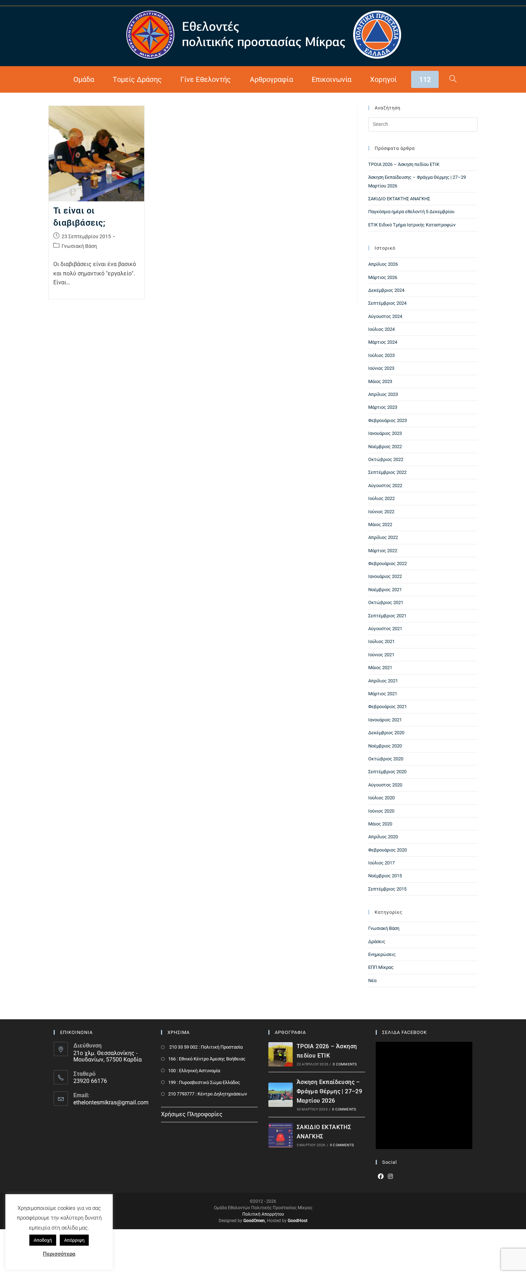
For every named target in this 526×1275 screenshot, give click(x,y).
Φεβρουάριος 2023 (387, 420)
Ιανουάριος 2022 (385, 576)
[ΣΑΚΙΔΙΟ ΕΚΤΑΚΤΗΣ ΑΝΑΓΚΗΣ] (280, 1135)
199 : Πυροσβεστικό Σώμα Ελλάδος (204, 1082)
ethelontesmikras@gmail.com (110, 1102)
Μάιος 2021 (380, 667)
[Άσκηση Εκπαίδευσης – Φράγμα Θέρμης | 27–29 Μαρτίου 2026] (280, 1095)
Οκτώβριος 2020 (385, 758)
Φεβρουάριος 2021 (387, 706)
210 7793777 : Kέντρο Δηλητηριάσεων (207, 1094)
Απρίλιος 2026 (383, 264)
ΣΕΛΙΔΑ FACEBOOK (404, 1032)
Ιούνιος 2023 (381, 368)
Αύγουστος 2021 (385, 628)
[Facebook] (381, 1177)
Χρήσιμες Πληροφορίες (192, 1114)
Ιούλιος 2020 (381, 797)
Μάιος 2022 (380, 524)
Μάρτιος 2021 (382, 693)
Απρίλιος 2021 (383, 680)
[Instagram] (390, 1177)
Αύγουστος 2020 (385, 785)
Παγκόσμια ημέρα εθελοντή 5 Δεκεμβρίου (411, 211)
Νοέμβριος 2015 (385, 875)
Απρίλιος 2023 (383, 394)
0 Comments (345, 1064)
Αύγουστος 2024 (385, 316)
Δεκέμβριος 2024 (386, 290)
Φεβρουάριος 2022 (387, 563)
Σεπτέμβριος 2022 (387, 472)
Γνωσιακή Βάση (79, 246)
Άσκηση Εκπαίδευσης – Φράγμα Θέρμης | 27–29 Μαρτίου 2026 (329, 1091)
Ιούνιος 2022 (381, 511)
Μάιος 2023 (380, 381)
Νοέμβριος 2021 (385, 589)
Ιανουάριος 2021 (385, 719)
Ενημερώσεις (382, 954)
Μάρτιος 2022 (382, 550)
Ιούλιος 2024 (381, 329)
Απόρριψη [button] (74, 1240)
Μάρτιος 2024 (382, 342)
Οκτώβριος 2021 (385, 602)
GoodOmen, (254, 1220)
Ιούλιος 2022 (381, 498)
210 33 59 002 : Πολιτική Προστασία (205, 1047)
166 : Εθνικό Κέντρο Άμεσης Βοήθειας (206, 1058)
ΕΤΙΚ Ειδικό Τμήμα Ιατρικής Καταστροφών (412, 224)
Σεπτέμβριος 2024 (387, 303)
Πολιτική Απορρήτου (263, 1214)
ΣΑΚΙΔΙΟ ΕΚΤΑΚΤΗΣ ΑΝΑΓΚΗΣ (399, 198)
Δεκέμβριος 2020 (386, 732)
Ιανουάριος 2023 (385, 433)
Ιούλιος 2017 (381, 862)
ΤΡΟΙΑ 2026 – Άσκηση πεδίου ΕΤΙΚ (403, 164)
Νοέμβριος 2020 (385, 746)
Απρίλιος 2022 (383, 537)
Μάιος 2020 (380, 824)
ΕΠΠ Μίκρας (381, 967)
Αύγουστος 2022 (385, 485)
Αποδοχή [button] (43, 1240)
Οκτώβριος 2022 (385, 459)
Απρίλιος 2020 (383, 836)
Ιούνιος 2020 (381, 811)
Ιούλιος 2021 (381, 641)
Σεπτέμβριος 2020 (387, 771)
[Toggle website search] (453, 79)
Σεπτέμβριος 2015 (387, 889)
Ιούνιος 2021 (381, 654)
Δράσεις (376, 941)
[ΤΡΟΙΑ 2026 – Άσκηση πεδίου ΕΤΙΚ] (280, 1054)
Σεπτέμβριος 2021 (387, 615)
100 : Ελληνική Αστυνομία (194, 1070)
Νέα (372, 980)
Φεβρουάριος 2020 (387, 850)
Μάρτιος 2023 (382, 407)
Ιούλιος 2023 (381, 355)
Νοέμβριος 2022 (385, 446)
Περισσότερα (59, 1254)
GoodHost (297, 1220)
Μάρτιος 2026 (382, 277)
